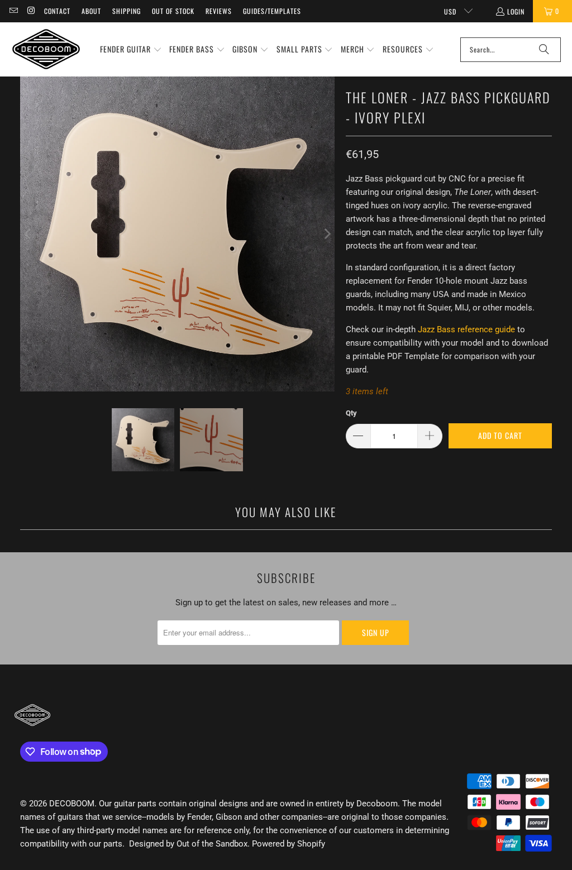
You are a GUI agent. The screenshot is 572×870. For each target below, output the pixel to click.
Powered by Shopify (288, 844)
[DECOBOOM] (46, 49)
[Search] (544, 49)
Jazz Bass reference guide (466, 329)
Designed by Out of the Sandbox (188, 844)
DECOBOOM (71, 804)
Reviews (219, 11)
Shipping (126, 11)
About (91, 11)
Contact (57, 11)
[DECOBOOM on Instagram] (30, 11)
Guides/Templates (272, 11)
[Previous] (28, 234)
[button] (131, 50)
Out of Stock (173, 11)
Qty (351, 413)
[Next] (326, 234)
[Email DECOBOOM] (13, 11)
